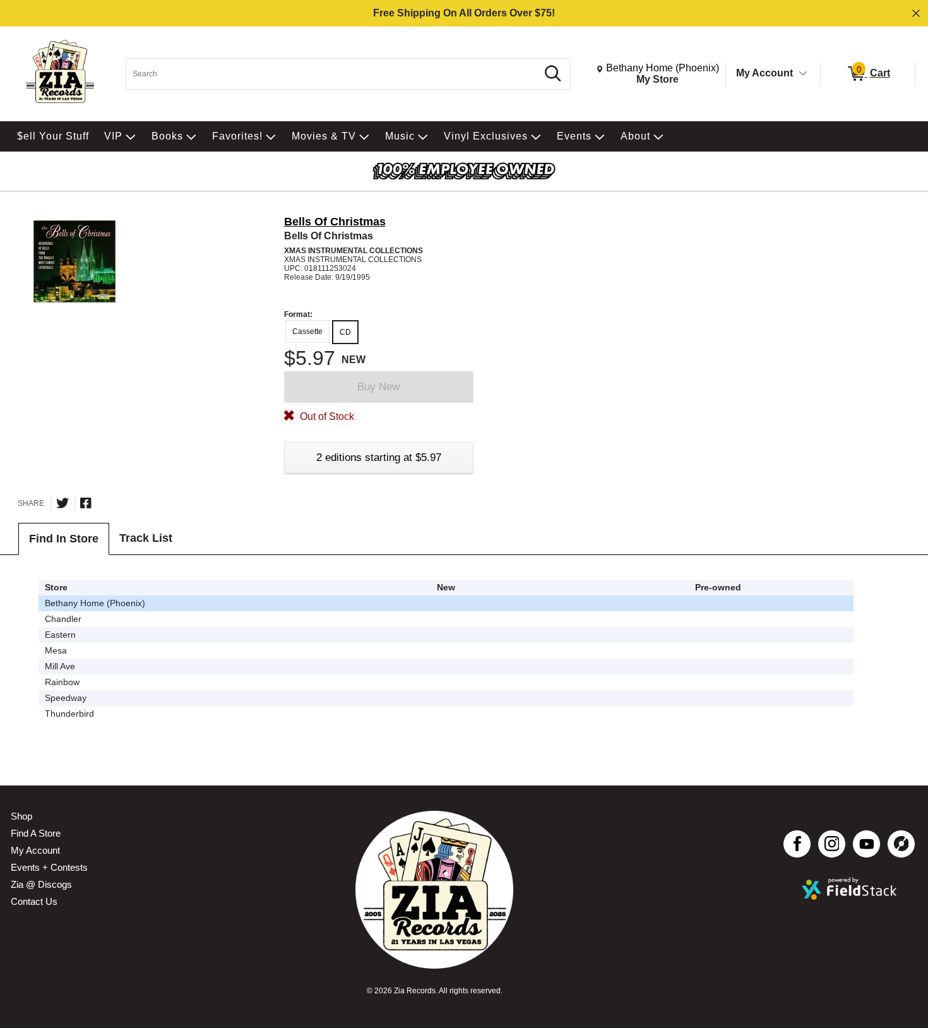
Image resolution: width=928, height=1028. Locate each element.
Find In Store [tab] (63, 538)
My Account (764, 73)
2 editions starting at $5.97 (378, 457)
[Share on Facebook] (86, 503)
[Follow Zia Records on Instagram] (831, 844)
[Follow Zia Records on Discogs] (901, 844)
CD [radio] (345, 332)
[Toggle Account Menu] (803, 73)
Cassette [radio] (307, 331)
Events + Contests (49, 867)
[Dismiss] (916, 13)
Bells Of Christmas (335, 221)
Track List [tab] (145, 538)
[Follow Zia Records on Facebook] (797, 844)
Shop (21, 816)
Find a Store (36, 833)
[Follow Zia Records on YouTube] (866, 844)
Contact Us (34, 901)
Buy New (378, 387)
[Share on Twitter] (62, 503)
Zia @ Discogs (41, 884)
